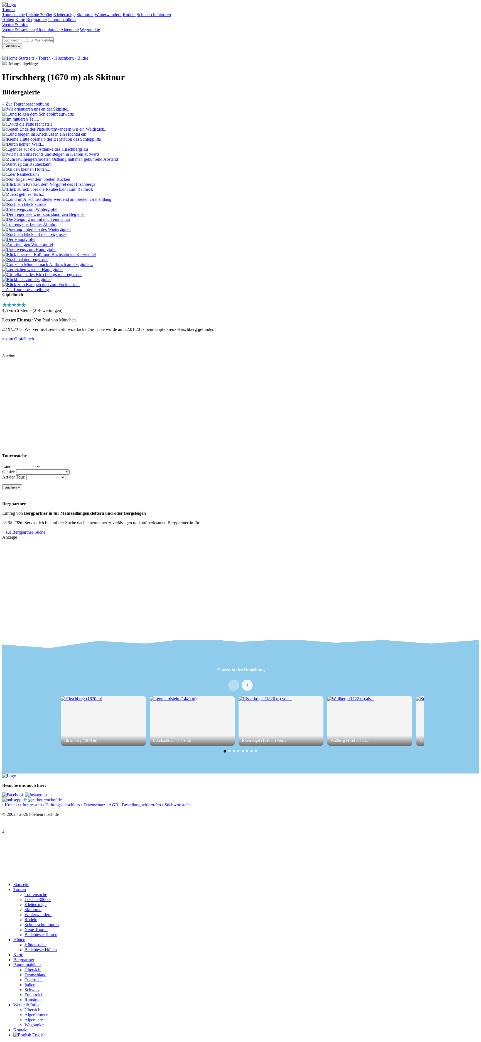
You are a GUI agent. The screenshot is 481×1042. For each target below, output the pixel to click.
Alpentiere (69, 29)
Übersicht (32, 969)
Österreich (33, 979)
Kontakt (20, 1030)
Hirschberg (64, 58)
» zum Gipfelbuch (18, 338)
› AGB (112, 804)
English (38, 1035)
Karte (20, 19)
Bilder (82, 58)
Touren (8, 9)
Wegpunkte (90, 29)
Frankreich (33, 994)
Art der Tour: (13, 477)
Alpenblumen (48, 29)
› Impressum (31, 804)
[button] (225, 751)
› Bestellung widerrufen (140, 804)
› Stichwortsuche (177, 804)
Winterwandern (108, 14)
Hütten (8, 19)
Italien (29, 984)
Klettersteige (64, 14)
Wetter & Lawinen (18, 29)
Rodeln (129, 14)
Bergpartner (36, 19)
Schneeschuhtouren (154, 14)
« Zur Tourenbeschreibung (25, 104)
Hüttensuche (35, 944)
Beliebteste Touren (40, 934)
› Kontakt (10, 804)
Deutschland (35, 974)
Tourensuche (13, 14)
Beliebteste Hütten (40, 949)
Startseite (21, 884)
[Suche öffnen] (2, 34)
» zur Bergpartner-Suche (23, 532)
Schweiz (32, 989)
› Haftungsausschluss (61, 804)
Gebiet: (8, 471)
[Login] (3, 34)
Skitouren (85, 14)
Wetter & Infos (15, 24)
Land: (7, 466)
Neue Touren (36, 929)
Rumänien (33, 999)
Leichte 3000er (39, 14)
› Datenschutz (93, 804)
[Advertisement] (169, 397)
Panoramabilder (62, 19)
